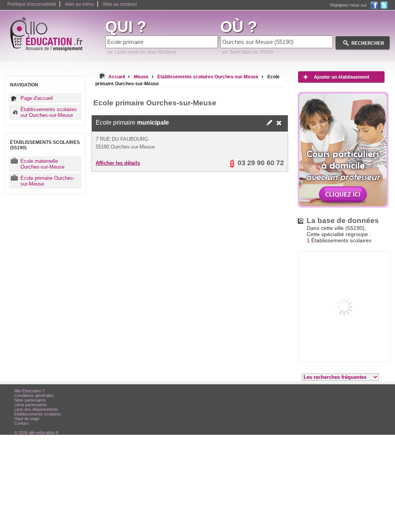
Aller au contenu (120, 4)
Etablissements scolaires (37, 414)
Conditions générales (34, 395)
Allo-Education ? (29, 390)
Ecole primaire (132, 122)
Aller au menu (79, 4)
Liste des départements (36, 409)
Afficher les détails (118, 163)
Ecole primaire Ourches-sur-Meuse (47, 181)
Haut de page (26, 418)
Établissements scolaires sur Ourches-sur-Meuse (48, 112)
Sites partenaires (30, 400)
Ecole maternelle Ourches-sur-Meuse (42, 164)
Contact (21, 423)
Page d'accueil (36, 98)
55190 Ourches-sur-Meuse (125, 147)
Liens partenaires (30, 404)
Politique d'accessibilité (31, 4)
